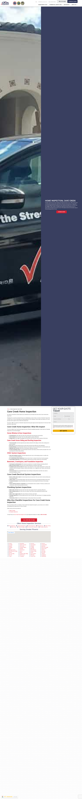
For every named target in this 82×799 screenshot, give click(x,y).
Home (8, 409)
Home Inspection (42, 4)
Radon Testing (12, 510)
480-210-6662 (62, 1)
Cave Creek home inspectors (19, 514)
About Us (74, 4)
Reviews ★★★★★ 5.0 (42, 1)
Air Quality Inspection (13, 511)
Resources (66, 4)
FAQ (36, 1)
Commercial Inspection (55, 4)
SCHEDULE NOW (72, 1)
